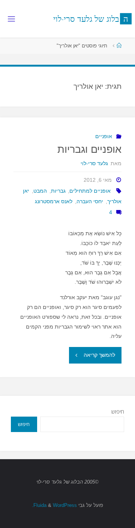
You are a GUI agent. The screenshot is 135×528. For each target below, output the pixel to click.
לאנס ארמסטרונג (53, 201)
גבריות (58, 191)
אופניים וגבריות (89, 149)
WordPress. (54, 505)
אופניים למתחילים (90, 191)
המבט (40, 191)
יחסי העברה (89, 201)
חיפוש (117, 411)
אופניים (103, 136)
